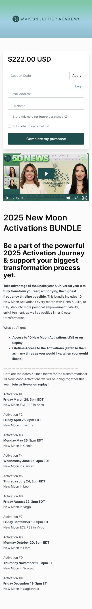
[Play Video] (7, 198)
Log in (79, 86)
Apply (76, 75)
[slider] (41, 198)
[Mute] (67, 198)
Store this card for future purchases (40, 116)
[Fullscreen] (84, 198)
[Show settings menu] (76, 198)
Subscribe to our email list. (31, 126)
